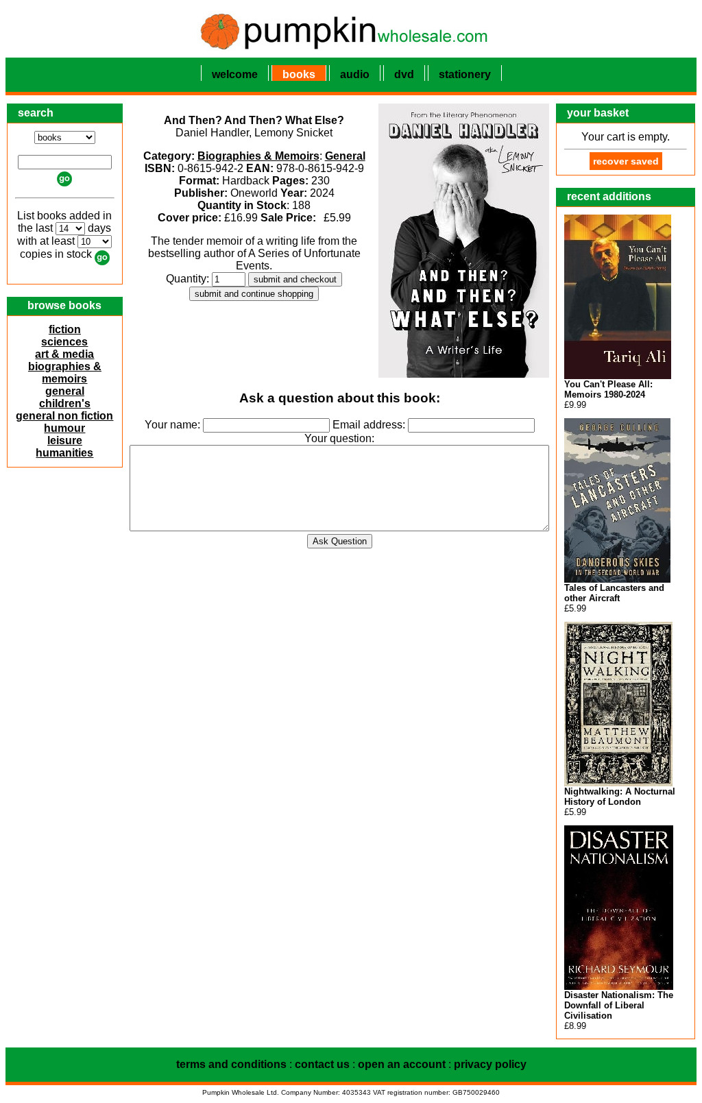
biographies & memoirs (64, 373)
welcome (235, 74)
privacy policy (490, 1064)
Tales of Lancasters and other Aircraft (614, 593)
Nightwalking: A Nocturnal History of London (619, 796)
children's (64, 403)
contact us (322, 1064)
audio (355, 74)
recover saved (626, 161)
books (298, 74)
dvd (404, 74)
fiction (65, 329)
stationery (465, 74)
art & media (64, 354)
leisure (64, 440)
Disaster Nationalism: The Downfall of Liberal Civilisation (618, 1005)
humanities (64, 453)
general (64, 391)
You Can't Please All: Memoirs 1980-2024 (608, 389)
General (345, 156)
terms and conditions (231, 1064)
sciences (64, 342)
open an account (402, 1064)
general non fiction (64, 416)
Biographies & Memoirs (258, 156)
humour (64, 428)
